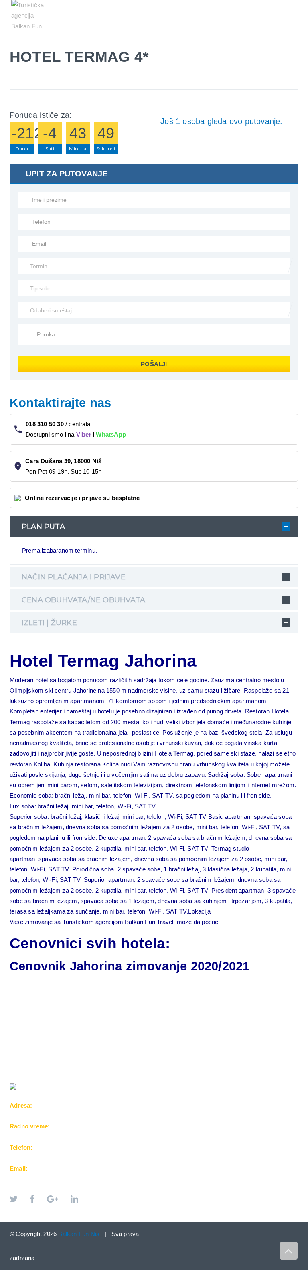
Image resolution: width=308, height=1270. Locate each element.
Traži (25, 45)
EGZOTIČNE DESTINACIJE (166, 36)
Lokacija (199, 911)
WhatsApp (111, 434)
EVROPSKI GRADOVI (88, 36)
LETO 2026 (31, 36)
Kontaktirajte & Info (248, 36)
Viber (83, 434)
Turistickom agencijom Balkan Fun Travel (118, 921)
